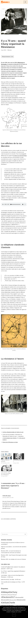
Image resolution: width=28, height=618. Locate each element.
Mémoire (10, 50)
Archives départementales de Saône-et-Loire (13, 432)
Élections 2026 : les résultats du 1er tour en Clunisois (13, 559)
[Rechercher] (25, 534)
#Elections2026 (21, 600)
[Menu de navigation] (25, 2)
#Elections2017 (8, 597)
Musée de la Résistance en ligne (10, 442)
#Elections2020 (19, 597)
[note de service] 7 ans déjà (7, 579)
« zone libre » (4, 87)
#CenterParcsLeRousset (6, 594)
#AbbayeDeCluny (9, 592)
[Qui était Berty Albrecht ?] (18, 456)
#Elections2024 (12, 600)
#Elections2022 (5, 600)
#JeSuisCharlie (8, 602)
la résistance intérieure (8, 199)
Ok (14, 614)
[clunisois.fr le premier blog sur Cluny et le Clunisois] (5, 2)
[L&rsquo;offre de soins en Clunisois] (6, 456)
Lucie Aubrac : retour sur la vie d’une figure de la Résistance (6, 473)
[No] (26, 612)
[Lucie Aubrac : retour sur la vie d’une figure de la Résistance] (6, 468)
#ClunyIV (14, 594)
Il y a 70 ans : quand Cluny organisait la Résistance (13, 571)
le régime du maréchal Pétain (20, 155)
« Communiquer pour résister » (10, 438)
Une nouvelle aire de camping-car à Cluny (11, 582)
